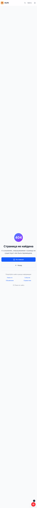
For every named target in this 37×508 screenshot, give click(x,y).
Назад (20, 265)
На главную (20, 259)
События (27, 277)
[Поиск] (25, 3)
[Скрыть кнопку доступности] (34, 501)
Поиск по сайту (19, 285)
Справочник (27, 280)
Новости (9, 277)
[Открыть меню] (34, 2)
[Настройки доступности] (33, 504)
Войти (30, 3)
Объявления (10, 280)
